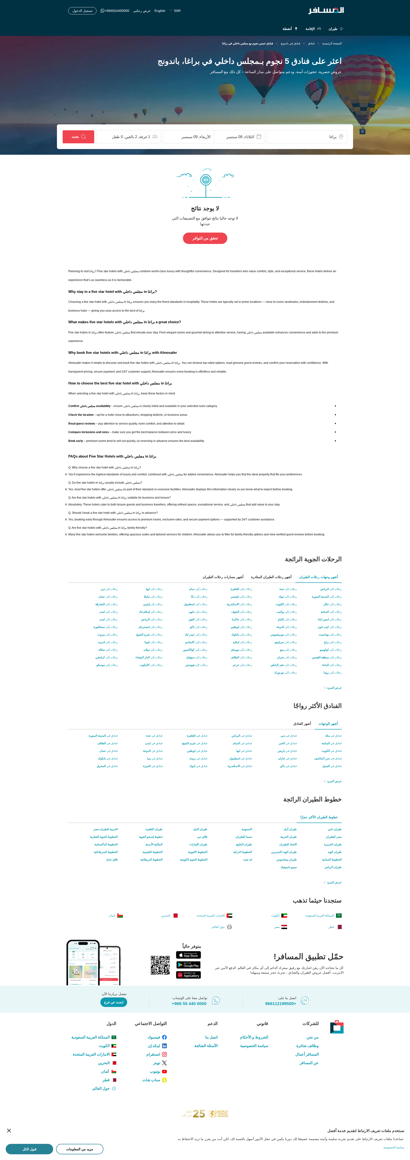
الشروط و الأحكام (254, 1037)
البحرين (104, 1063)
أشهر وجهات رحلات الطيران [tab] (318, 577)
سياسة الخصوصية (254, 1046)
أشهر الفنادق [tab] (302, 723)
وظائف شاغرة (307, 1046)
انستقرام (153, 1054)
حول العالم (101, 1088)
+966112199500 (280, 1003)
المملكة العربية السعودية (90, 1037)
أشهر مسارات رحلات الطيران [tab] (223, 577)
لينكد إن (154, 1046)
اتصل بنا (211, 1037)
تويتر (156, 1063)
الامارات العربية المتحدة (91, 1054)
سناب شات (151, 1080)
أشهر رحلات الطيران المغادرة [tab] (271, 577)
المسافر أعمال (307, 1054)
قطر (106, 1080)
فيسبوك (154, 1037)
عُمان (105, 1071)
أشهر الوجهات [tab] (328, 723)
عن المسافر (309, 1063)
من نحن (313, 1037)
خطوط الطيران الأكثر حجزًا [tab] (319, 817)
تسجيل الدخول (82, 11)
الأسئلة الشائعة (205, 1046)
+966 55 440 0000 (189, 1003)
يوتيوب (155, 1071)
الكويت (104, 1046)
